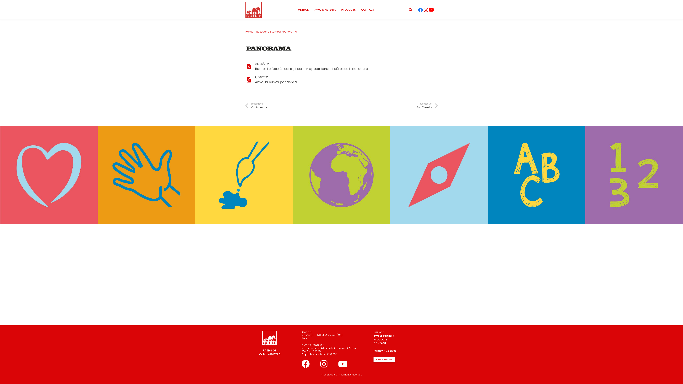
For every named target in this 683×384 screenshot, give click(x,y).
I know (341, 122)
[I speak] (537, 128)
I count (634, 122)
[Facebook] (420, 9)
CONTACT (380, 343)
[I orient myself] (439, 128)
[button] (410, 10)
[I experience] (146, 128)
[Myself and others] (49, 128)
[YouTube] (431, 9)
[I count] (634, 128)
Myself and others (48, 122)
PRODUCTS (380, 339)
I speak (537, 122)
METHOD (379, 332)
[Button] (248, 66)
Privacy (378, 351)
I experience (146, 122)
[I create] (244, 128)
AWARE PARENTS (384, 336)
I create (244, 122)
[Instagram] (425, 9)
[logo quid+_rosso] (253, 10)
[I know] (341, 128)
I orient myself (439, 122)
